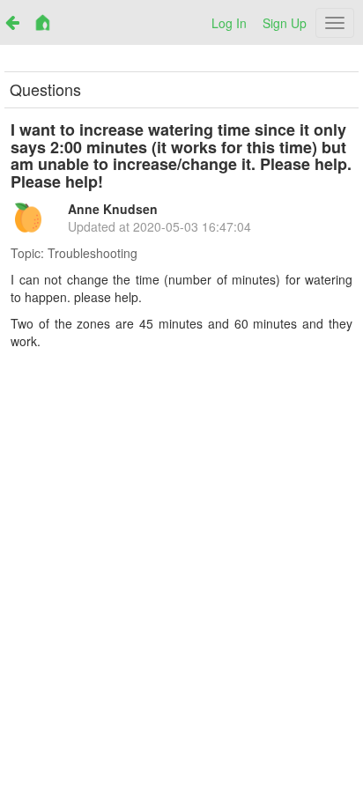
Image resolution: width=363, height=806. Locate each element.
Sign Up (285, 23)
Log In (229, 23)
